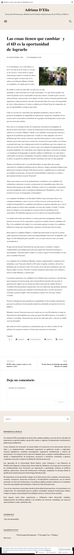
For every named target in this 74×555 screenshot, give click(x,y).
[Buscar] (68, 21)
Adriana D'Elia (37, 9)
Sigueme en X (9, 514)
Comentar (61, 402)
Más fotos (7, 538)
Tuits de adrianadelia (11, 519)
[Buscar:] (37, 419)
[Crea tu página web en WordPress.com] (37, 2)
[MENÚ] (6, 21)
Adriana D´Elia (35, 57)
